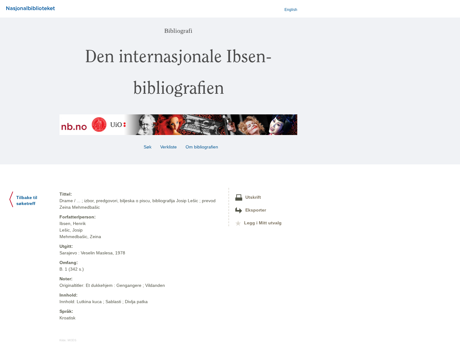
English (290, 10)
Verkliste (168, 146)
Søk (147, 146)
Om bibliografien (202, 146)
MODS (72, 340)
